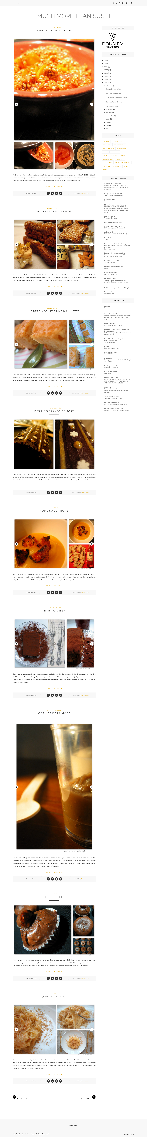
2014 (106, 70)
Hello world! (108, 373)
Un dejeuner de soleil (111, 402)
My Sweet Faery (110, 278)
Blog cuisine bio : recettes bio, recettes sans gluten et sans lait (115, 206)
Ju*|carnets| (108, 232)
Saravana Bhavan (109, 262)
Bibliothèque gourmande (122, 162)
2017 (106, 60)
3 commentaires (31, 293)
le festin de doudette (112, 261)
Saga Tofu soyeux (122, 148)
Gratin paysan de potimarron (113, 195)
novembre (109, 109)
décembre (109, 86)
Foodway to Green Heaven (113, 222)
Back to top (128, 1134)
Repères (126, 166)
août (108, 119)
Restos (105, 169)
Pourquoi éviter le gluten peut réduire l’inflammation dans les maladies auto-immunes (116, 210)
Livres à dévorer (108, 159)
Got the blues (115, 152)
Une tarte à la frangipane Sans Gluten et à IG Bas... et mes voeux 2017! (117, 255)
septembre (110, 116)
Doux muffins (54, 894)
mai (107, 128)
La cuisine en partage (110, 274)
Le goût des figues (109, 249)
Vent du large (120, 159)
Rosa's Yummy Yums (111, 377)
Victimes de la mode (54, 713)
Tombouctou (85, 193)
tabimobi (107, 387)
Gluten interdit (107, 162)
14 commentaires (31, 978)
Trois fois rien (54, 610)
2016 (106, 63)
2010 (106, 82)
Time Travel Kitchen (111, 397)
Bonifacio (107, 201)
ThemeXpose (31, 1134)
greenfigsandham (110, 352)
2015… (106, 239)
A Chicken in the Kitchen (113, 193)
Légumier (54, 507)
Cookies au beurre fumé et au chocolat (116, 410)
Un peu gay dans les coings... (114, 408)
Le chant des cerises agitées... (114, 253)
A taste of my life (110, 199)
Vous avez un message (54, 211)
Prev (16, 104)
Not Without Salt (110, 371)
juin (107, 125)
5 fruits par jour (54, 27)
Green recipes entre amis (113, 226)
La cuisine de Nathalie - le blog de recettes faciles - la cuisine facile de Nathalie (117, 245)
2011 (106, 79)
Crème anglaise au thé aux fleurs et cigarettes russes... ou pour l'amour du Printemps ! (116, 187)
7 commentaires (31, 193)
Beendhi (107, 306)
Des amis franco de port (54, 411)
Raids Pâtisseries (110, 292)
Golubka (107, 346)
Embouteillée (117, 166)
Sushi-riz (105, 152)
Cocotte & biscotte (111, 216)
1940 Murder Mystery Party (113, 398)
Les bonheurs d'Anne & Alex (114, 267)
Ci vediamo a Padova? (111, 367)
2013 (106, 73)
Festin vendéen (109, 293)
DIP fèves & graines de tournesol (114, 228)
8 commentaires (31, 393)
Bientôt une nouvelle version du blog (115, 404)
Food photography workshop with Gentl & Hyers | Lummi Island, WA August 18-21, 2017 (117, 317)
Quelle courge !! (54, 996)
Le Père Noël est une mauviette (54, 311)
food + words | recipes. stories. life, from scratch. (116, 330)
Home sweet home (54, 510)
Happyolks (108, 358)
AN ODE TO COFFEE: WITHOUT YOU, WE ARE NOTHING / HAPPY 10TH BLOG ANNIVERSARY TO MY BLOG (117, 381)
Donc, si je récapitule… (54, 30)
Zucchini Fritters (109, 354)
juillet (108, 122)
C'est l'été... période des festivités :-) (115, 234)
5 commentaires (31, 592)
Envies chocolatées (54, 408)
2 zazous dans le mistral (112, 184)
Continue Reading (53, 186)
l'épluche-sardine (110, 272)
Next (91, 104)
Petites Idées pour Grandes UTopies (117, 288)
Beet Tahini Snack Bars (111, 348)
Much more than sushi (73, 15)
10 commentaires (31, 492)
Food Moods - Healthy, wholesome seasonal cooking (116, 339)
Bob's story (106, 166)
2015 (106, 67)
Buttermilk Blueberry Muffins (113, 325)
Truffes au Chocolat (110, 218)
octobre (109, 112)
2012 (106, 76)
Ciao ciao (122, 155)
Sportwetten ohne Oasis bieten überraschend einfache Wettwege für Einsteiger (116, 390)
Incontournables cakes (110, 155)
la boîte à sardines (110, 238)
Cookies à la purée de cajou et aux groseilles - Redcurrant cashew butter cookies (116, 282)
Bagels (106, 268)
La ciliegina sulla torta (112, 366)
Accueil (16, 3)
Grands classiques (54, 208)
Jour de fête (54, 897)
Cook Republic (109, 323)
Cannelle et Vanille (111, 314)
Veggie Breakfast (109, 342)
